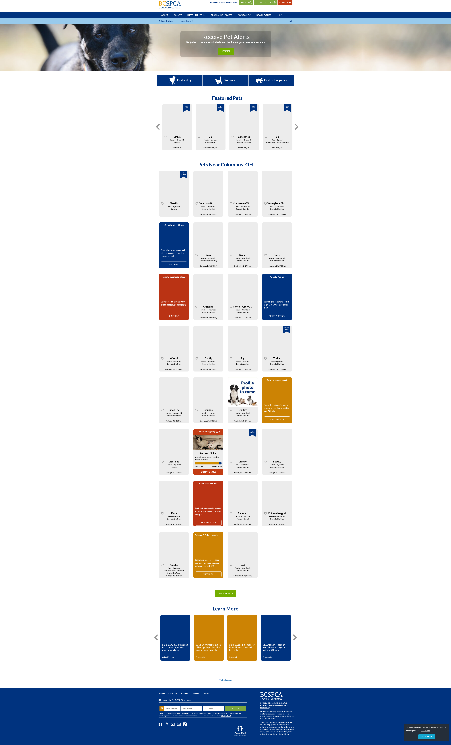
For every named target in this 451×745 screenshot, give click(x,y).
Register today (208, 522)
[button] (246, 2)
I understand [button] (427, 737)
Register (226, 51)
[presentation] (158, 127)
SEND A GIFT (174, 264)
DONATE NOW (208, 471)
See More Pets (225, 593)
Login (290, 21)
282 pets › (168, 21)
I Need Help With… (196, 15)
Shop (279, 15)
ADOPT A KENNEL (277, 316)
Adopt (164, 15)
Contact (206, 693)
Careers (195, 693)
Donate (178, 15)
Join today (174, 316)
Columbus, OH (187, 21)
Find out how (277, 419)
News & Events (263, 15)
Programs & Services (221, 15)
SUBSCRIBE (208, 574)
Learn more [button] (425, 731)
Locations (172, 693)
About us (184, 693)
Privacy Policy (226, 716)
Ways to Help (244, 15)
